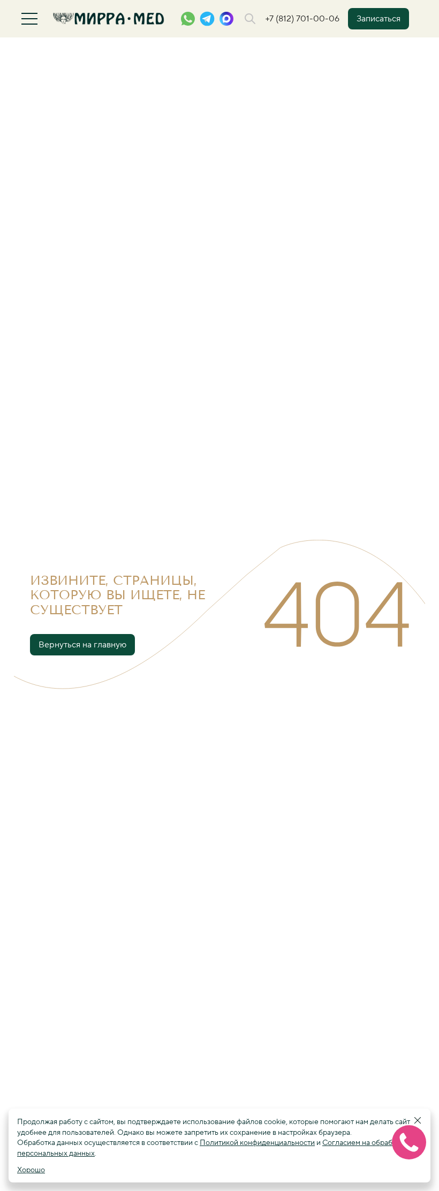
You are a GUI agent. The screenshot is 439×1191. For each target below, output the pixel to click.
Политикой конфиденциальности (257, 1143)
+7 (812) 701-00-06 (302, 18)
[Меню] (29, 18)
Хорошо (31, 1170)
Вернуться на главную (82, 644)
